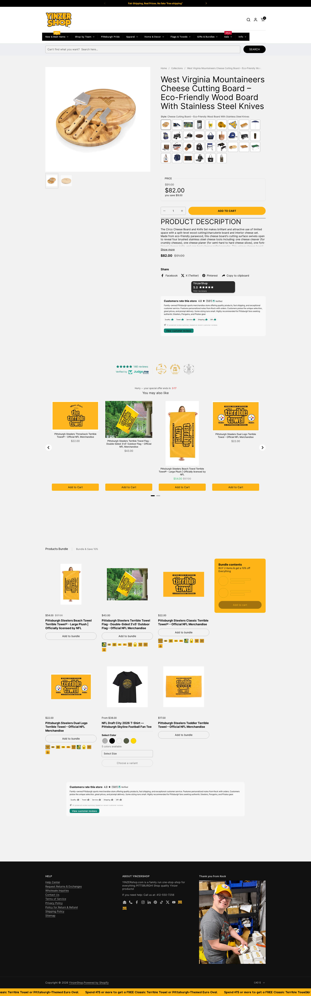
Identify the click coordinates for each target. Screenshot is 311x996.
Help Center (52, 882)
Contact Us (52, 894)
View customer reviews (178, 330)
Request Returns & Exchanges (63, 886)
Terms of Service (55, 898)
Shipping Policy (54, 911)
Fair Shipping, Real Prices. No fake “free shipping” (155, 3)
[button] (248, 20)
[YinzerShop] (58, 20)
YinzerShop (76, 982)
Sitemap (50, 915)
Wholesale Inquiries (57, 890)
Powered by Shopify (96, 982)
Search (254, 49)
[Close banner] (307, 992)
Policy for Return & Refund (61, 907)
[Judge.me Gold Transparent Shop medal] (161, 369)
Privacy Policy (54, 903)
